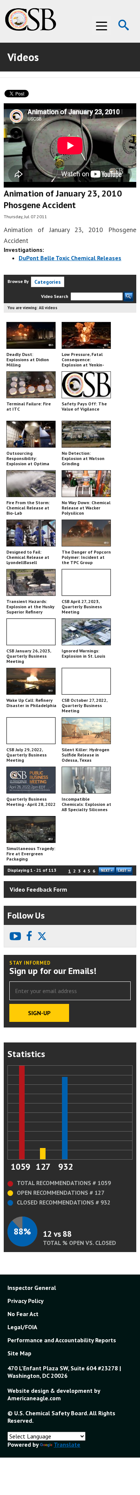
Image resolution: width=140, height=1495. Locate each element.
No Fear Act (22, 1314)
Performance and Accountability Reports (61, 1340)
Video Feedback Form (38, 889)
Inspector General (31, 1287)
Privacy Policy (25, 1300)
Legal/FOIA (22, 1327)
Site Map (19, 1353)
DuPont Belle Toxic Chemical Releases (70, 258)
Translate (67, 1444)
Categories (47, 281)
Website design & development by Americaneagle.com (53, 1394)
